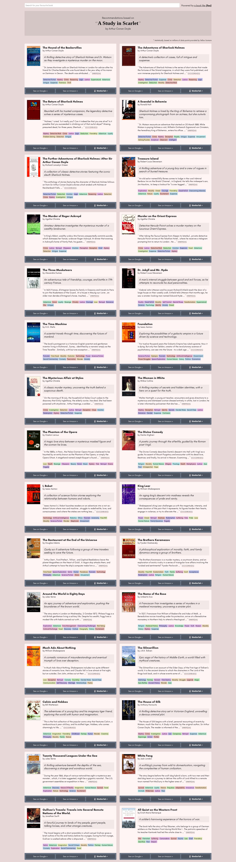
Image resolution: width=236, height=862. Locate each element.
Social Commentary (50, 359)
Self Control (167, 302)
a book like (202, 5)
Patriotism (146, 839)
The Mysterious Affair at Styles (63, 378)
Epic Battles (142, 683)
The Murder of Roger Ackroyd (62, 216)
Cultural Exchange (50, 629)
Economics (196, 359)
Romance (109, 302)
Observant (163, 140)
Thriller (156, 737)
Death (50, 464)
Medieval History (152, 626)
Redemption (47, 413)
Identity (158, 305)
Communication (49, 683)
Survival (100, 788)
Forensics (62, 83)
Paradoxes (84, 572)
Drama (110, 464)
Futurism (46, 356)
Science (141, 305)
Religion (141, 464)
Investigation (143, 83)
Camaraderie (164, 839)
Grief (100, 248)
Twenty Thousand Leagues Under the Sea (70, 755)
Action (150, 737)
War (44, 305)
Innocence (190, 788)
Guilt (186, 572)
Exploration (142, 191)
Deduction (153, 83)
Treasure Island (148, 158)
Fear (140, 467)
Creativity (104, 734)
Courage (165, 191)
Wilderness (150, 791)
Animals (141, 791)
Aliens (77, 575)
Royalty (176, 137)
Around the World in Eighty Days (64, 593)
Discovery (67, 629)
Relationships (81, 683)
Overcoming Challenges (87, 626)
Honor (54, 302)
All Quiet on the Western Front (157, 809)
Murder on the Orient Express (157, 216)
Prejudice (170, 788)
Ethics (80, 518)
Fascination (71, 359)
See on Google (39, 91)
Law (170, 734)
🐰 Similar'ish (100, 91)
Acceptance (193, 572)
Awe (205, 464)
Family (172, 572)
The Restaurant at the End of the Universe (70, 540)
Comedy (68, 680)
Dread (171, 305)
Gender (150, 413)
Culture (75, 629)
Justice (87, 80)
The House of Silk (149, 701)
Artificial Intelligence (184, 356)
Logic (81, 80)
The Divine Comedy (150, 432)
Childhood (75, 734)
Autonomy (95, 518)
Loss (186, 839)
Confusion (166, 413)
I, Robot (47, 486)
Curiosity (62, 359)
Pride (191, 518)
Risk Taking (101, 626)
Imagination (56, 734)
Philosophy (47, 575)
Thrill (69, 83)
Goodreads (193, 73)
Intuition (69, 194)
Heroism (157, 680)
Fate (97, 464)
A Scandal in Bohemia (152, 101)
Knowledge (179, 626)
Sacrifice (141, 842)
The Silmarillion (148, 647)
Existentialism (158, 572)
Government (198, 356)
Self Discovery (62, 683)
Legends (190, 680)
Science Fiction (97, 356)
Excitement (164, 194)
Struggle (182, 680)
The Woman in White (151, 378)
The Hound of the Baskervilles (62, 47)
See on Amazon (69, 91)
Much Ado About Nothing (59, 647)
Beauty (73, 464)
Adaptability (180, 788)
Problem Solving (49, 137)
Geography (83, 629)
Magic (196, 680)
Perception (84, 248)
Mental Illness (178, 302)
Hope (156, 467)
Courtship (75, 680)
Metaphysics (191, 464)
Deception (169, 137)
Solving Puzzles (144, 140)
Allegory (168, 464)
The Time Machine (55, 324)
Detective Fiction (49, 80)
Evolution (71, 356)
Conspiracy (177, 734)
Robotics (73, 518)
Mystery (60, 80)
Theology (176, 464)
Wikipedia (96, 73)
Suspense (53, 83)
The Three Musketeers (57, 270)
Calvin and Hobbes (55, 701)
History (181, 359)
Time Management (69, 626)
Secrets (171, 410)
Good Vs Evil (183, 191)
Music (85, 464)
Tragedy (46, 467)
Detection (177, 80)
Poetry (90, 683)
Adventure (106, 80)
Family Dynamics (157, 521)
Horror (79, 464)
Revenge (68, 302)
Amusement (200, 137)
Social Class (191, 410)
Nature (149, 194)
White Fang (145, 755)
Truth (192, 626)
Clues (94, 410)
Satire (70, 572)
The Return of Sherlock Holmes (63, 101)
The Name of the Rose (152, 593)
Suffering (179, 518)
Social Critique (73, 845)
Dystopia (154, 356)
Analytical (154, 140)
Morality (161, 83)
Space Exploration (158, 359)
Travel (191, 248)
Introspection (148, 467)
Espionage (142, 737)
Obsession (67, 248)
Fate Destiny (166, 680)
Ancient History (154, 683)
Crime (66, 80)
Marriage (71, 683)
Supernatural (96, 80)
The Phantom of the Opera (60, 432)
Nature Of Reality (67, 788)
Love (95, 302)
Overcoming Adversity (197, 191)
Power (88, 356)
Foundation (145, 324)
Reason (198, 626)
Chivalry (75, 302)
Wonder (80, 359)
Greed (157, 191)
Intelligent (172, 140)
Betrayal (59, 248)
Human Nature (172, 359)
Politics (188, 359)
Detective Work (171, 83)
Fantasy (150, 680)
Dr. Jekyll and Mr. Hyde (153, 270)
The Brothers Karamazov (154, 540)
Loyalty (110, 133)
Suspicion (183, 248)
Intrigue (46, 83)
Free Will (103, 518)
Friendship (93, 133)
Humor (76, 572)
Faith (167, 572)
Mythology (142, 680)
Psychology (150, 305)
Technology (80, 356)
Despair (154, 842)
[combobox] (102, 5)
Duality (140, 302)
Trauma (180, 839)
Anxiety (165, 305)
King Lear (144, 486)
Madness (161, 518)
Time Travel (55, 356)
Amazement (84, 521)
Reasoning (74, 80)
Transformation (189, 302)
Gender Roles (181, 410)
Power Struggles (144, 359)
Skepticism (75, 521)
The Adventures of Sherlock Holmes (161, 47)
